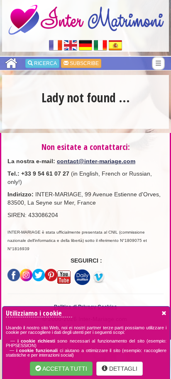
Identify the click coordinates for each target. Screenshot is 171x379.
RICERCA (45, 63)
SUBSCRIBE (83, 63)
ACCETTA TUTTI (64, 368)
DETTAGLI (122, 368)
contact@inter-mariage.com (96, 161)
